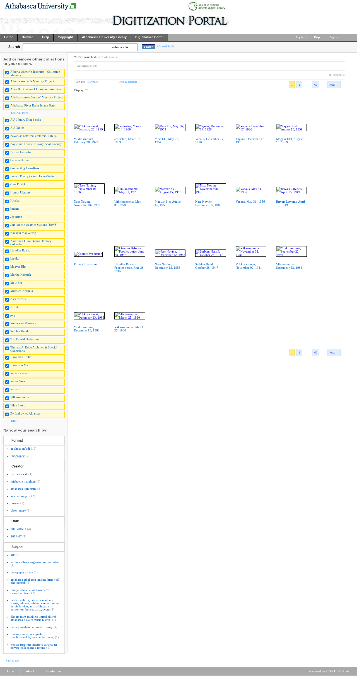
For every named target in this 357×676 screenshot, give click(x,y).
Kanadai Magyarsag (23, 232)
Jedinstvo (16, 216)
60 (315, 84)
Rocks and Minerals (23, 323)
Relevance (92, 81)
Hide (13, 420)
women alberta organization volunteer (35, 562)
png (12, 315)
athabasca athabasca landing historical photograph (35, 581)
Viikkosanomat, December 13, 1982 (87, 328)
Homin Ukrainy (20, 192)
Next (332, 84)
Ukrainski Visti (19, 365)
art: (13, 554)
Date (15, 521)
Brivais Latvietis (20, 152)
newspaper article (22, 572)
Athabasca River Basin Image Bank (33, 105)
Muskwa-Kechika (21, 290)
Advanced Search (165, 46)
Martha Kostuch (20, 274)
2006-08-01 (18, 529)
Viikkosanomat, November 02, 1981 (249, 266)
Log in (299, 37)
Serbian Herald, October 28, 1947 (206, 266)
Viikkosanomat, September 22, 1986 (289, 266)
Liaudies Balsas (20, 250)
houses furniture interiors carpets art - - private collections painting (36, 646)
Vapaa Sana (17, 381)
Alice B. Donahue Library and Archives (35, 89)
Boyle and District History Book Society (36, 144)
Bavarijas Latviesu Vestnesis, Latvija (33, 135)
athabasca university (24, 488)
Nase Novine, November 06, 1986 (87, 203)
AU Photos (17, 127)
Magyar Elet (18, 266)
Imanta (14, 208)
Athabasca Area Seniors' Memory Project (36, 97)
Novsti (14, 307)
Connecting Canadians (24, 168)
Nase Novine (18, 299)
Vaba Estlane (18, 373)
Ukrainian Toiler (21, 356)
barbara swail (19, 474)
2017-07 (16, 536)
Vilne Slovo (17, 405)
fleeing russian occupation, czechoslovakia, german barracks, (32, 636)
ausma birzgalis (20, 496)
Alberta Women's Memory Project (32, 81)
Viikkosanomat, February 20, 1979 (86, 140)
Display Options (128, 81)
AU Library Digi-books (25, 119)
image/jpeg (18, 455)
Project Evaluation (86, 264)
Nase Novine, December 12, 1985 (167, 266)
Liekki (14, 258)
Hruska (15, 200)
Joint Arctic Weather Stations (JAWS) (33, 224)
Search (14, 47)
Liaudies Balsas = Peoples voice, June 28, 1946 (129, 268)
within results (120, 47)
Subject (17, 547)
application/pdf (20, 448)
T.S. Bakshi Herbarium (25, 339)
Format (17, 440)
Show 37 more (19, 112)
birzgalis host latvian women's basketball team (30, 591)
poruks (15, 503)
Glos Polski (17, 184)
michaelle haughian (23, 481)
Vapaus (15, 389)
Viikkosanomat (20, 397)
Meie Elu (16, 282)
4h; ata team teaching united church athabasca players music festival (34, 618)
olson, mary (18, 510)
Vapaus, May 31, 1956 (250, 201)
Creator (17, 466)
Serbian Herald (20, 331)
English (334, 37)
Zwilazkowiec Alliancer (25, 413)
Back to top (12, 660)
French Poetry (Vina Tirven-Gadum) (33, 176)
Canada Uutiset (20, 160)
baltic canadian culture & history (32, 627)
